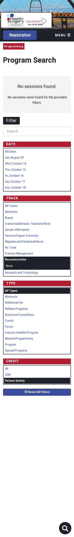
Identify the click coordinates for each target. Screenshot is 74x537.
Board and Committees (19, 315)
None (9, 266)
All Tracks (11, 206)
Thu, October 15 (15, 170)
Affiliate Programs (16, 309)
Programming (13, 46)
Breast (9, 218)
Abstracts (11, 297)
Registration (20, 35)
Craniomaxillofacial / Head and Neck (27, 224)
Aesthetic (11, 212)
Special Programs (16, 350)
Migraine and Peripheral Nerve (24, 242)
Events (9, 321)
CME (8, 375)
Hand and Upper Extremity (21, 236)
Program (10, 344)
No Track (10, 247)
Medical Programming (19, 338)
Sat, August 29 (14, 158)
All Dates (10, 152)
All (6, 369)
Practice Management (19, 253)
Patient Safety (15, 381)
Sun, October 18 (15, 188)
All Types (11, 291)
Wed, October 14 (15, 163)
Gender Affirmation (17, 230)
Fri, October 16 (14, 176)
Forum (9, 327)
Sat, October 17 (15, 182)
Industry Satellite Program (21, 333)
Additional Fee (14, 303)
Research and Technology (21, 273)
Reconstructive (15, 259)
